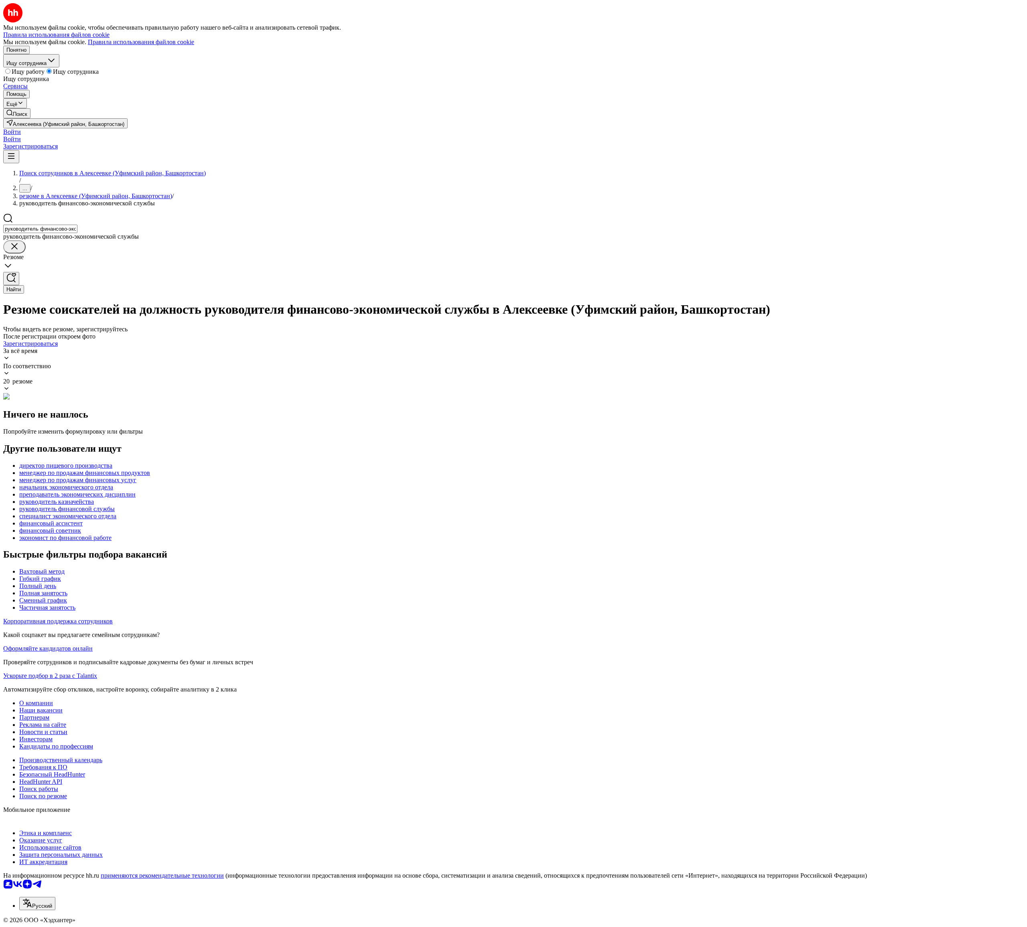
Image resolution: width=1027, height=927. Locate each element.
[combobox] (40, 229)
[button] (12, 131)
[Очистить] (14, 247)
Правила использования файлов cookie (141, 42)
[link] (16, 113)
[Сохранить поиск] (11, 278)
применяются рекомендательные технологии (162, 875)
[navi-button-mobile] (11, 156)
